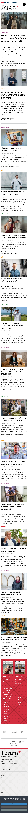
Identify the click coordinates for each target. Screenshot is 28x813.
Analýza (16, 788)
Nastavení (14, 807)
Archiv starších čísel (6, 718)
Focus (3, 527)
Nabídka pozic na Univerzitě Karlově (14, 743)
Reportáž (3, 788)
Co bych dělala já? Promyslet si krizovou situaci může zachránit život (13, 507)
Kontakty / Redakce (6, 767)
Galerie (12, 786)
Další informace (14, 810)
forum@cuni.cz (9, 759)
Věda (3, 88)
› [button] (26, 731)
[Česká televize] (14, 732)
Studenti (4, 214)
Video (7, 786)
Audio (2, 786)
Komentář (10, 788)
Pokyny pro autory (6, 769)
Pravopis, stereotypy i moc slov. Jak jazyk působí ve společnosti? (12, 371)
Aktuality (7, 778)
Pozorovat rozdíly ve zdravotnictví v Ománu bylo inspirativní (13, 325)
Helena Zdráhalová (10, 61)
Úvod (2, 778)
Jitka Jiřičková (9, 118)
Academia (5, 32)
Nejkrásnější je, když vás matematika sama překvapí (13, 95)
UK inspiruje (4, 794)
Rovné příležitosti (14, 794)
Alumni (10, 780)
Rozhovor (17, 786)
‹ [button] (1, 731)
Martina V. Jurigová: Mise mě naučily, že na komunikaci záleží (13, 39)
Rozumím (14, 803)
